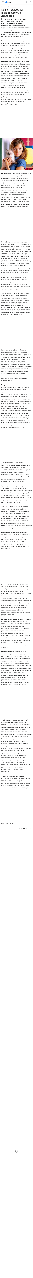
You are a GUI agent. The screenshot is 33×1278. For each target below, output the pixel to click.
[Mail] (6, 2)
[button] (16, 154)
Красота (14, 7)
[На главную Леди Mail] (9, 2)
